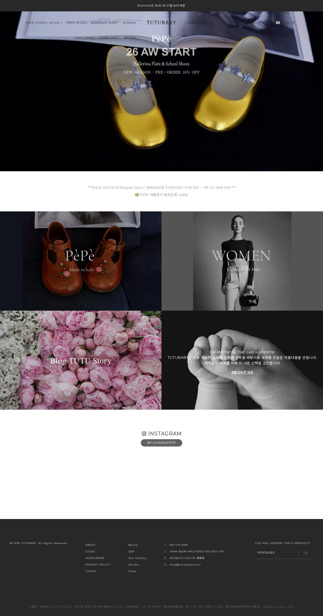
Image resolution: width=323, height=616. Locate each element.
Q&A (131, 551)
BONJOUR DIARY (104, 22)
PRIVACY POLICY (98, 564)
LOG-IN (226, 22)
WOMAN (129, 22)
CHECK (91, 571)
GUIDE (90, 551)
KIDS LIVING (84, 38)
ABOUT (91, 545)
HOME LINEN (109, 38)
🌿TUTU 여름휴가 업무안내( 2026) (161, 195)
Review (133, 564)
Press (132, 571)
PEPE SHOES (76, 22)
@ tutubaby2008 (161, 442)
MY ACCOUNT (250, 22)
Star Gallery (137, 558)
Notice (133, 545)
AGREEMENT (95, 558)
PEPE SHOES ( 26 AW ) (44, 22)
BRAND (130, 38)
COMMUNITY (199, 22)
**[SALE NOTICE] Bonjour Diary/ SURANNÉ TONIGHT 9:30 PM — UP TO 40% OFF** (161, 187)
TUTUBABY (161, 23)
